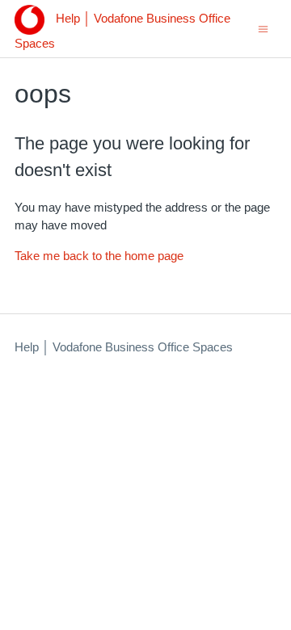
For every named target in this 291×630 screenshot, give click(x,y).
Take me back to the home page (99, 255)
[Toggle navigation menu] (263, 28)
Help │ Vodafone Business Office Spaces (124, 347)
